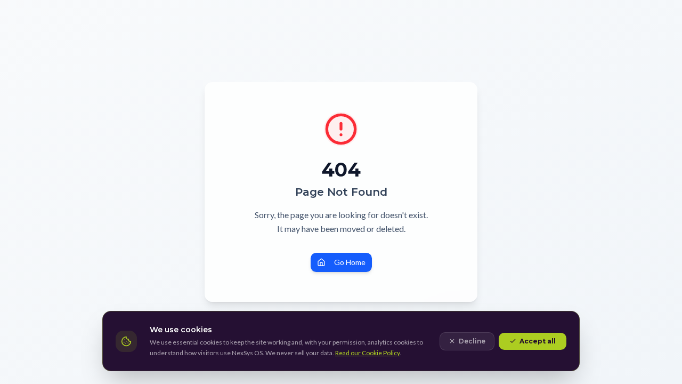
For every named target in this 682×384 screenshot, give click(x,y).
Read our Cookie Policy (367, 353)
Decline (472, 341)
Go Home (350, 262)
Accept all (537, 341)
